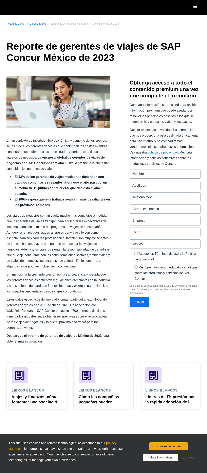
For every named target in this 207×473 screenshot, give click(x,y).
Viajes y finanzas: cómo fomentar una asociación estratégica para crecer (35, 402)
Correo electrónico (144, 206)
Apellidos (137, 183)
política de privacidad (163, 152)
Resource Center (15, 23)
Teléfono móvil (141, 194)
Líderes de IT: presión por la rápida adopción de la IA (170, 402)
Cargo (134, 230)
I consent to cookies (168, 446)
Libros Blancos (38, 23)
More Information (160, 457)
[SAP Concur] (25, 7)
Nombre (136, 171)
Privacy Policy (186, 457)
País (133, 241)
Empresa (136, 218)
